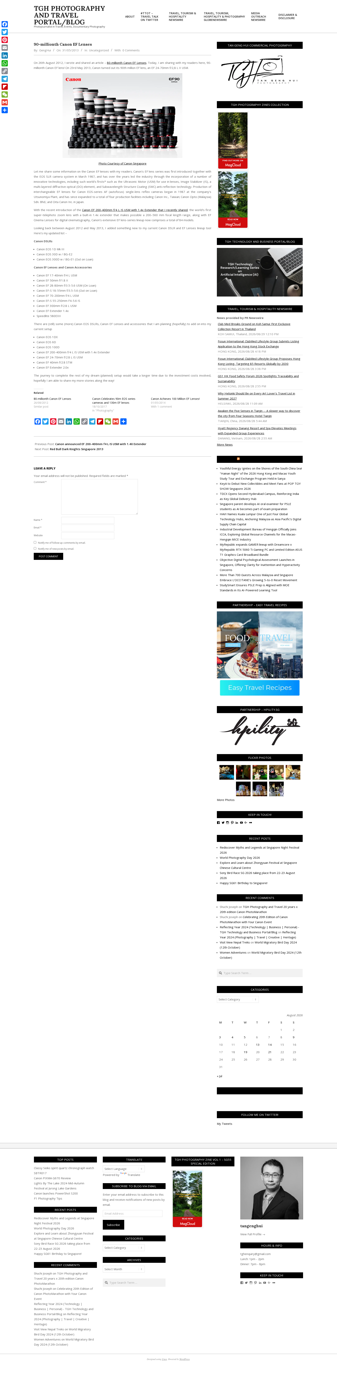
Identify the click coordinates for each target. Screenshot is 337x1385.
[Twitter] (5, 32)
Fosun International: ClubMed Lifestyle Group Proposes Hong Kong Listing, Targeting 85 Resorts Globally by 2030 (259, 361)
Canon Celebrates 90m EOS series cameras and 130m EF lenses (113, 400)
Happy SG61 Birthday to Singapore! (243, 883)
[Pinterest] (5, 40)
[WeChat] (5, 94)
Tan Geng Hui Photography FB (259, 1091)
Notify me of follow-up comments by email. (62, 542)
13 (258, 1045)
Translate (133, 1175)
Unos (164, 1359)
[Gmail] (5, 102)
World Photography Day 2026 (240, 858)
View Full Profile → (252, 1234)
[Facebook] (5, 24)
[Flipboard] (5, 87)
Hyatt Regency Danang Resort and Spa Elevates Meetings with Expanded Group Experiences (257, 430)
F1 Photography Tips (48, 1198)
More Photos (226, 800)
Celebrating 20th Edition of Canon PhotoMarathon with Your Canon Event (63, 1294)
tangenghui (251, 1225)
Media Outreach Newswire (261, 459)
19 (245, 1052)
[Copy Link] (5, 71)
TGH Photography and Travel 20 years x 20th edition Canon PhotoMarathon (60, 1278)
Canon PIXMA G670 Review (52, 1178)
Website (38, 535)
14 (270, 1045)
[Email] (5, 48)
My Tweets (224, 1124)
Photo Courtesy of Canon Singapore (122, 163)
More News (225, 444)
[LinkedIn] (5, 55)
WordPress (184, 1359)
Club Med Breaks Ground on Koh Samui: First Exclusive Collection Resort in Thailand (254, 326)
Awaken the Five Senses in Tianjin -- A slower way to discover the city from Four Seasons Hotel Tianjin (259, 413)
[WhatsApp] (5, 63)
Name (38, 520)
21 (270, 1052)
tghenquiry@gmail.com (255, 1254)
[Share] (5, 110)
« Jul (219, 1076)
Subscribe (113, 1225)
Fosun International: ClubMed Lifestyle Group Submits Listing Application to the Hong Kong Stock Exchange (258, 343)
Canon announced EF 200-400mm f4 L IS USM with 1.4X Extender (100, 444)
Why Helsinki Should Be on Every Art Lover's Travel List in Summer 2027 (256, 395)
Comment (40, 482)
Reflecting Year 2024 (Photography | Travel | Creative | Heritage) (61, 1319)
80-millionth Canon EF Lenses (126, 63)
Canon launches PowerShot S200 (56, 1193)
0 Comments (131, 50)
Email (38, 527)
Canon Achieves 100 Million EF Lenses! (175, 399)
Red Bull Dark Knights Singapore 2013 (76, 449)
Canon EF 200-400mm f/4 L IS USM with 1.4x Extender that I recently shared (135, 210)
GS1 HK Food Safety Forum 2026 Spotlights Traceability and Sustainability (258, 378)
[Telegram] (5, 79)
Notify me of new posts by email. (56, 548)
